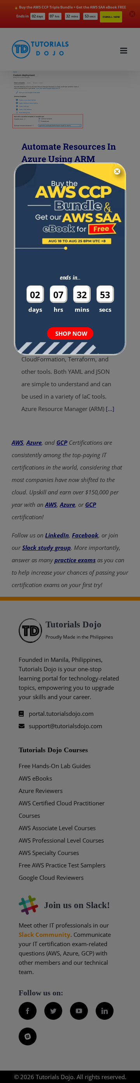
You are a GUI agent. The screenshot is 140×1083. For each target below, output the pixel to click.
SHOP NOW (71, 333)
